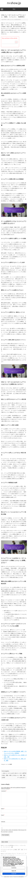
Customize (13, 867)
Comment (4, 791)
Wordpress (21, 876)
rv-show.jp (14, 3)
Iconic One (6, 876)
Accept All (14, 873)
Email (2, 815)
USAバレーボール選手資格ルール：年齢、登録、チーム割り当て (20, 775)
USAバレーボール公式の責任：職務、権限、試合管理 (8, 775)
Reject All (14, 870)
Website (3, 821)
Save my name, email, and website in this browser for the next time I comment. (13, 830)
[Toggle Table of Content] (15, 42)
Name (3, 808)
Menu (14, 9)
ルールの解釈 (9, 764)
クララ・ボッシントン (8, 19)
